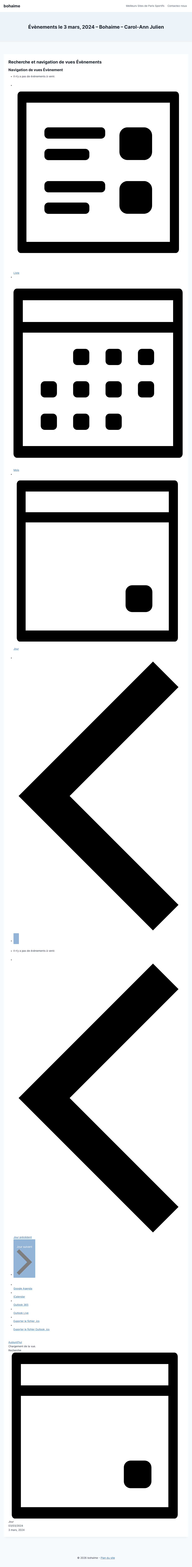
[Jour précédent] (99, 931)
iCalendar (19, 1296)
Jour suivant (24, 1246)
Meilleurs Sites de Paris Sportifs (145, 5)
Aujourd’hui (15, 1342)
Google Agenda (23, 1288)
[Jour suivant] (16, 938)
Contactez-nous (177, 5)
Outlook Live (21, 1312)
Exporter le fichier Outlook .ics (32, 1329)
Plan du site (108, 1557)
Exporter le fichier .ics (26, 1321)
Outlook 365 (21, 1304)
